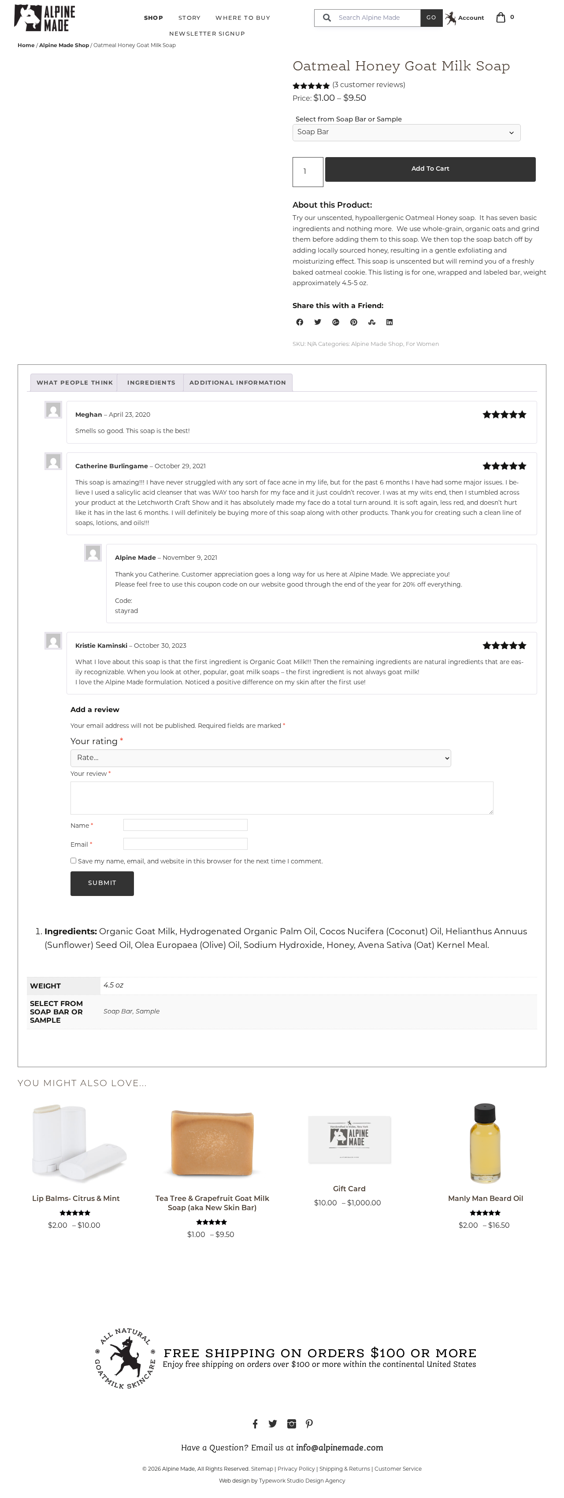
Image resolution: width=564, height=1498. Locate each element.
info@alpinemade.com (339, 1448)
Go (432, 18)
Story (189, 18)
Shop (153, 17)
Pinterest (309, 1425)
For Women (422, 344)
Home (26, 45)
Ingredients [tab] (151, 382)
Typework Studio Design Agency (302, 1481)
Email (81, 845)
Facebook (255, 1425)
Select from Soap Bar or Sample (349, 120)
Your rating (96, 742)
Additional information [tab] (237, 382)
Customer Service (398, 1469)
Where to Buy (242, 18)
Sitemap (262, 1469)
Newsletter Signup (207, 34)
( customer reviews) (368, 85)
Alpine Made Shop (64, 45)
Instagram (291, 1425)
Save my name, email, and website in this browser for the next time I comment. (200, 862)
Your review (90, 774)
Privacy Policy (296, 1469)
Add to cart (431, 169)
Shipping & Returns (344, 1469)
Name (81, 826)
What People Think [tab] (75, 382)
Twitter (272, 1425)
